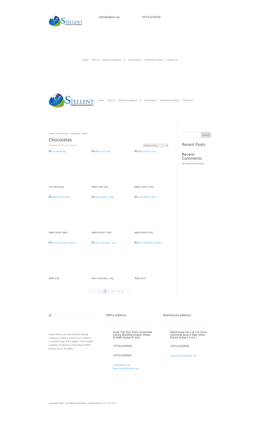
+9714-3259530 (151, 17)
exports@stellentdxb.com (126, 368)
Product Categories (112, 60)
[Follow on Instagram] (202, 18)
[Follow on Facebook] (190, 18)
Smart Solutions (108, 403)
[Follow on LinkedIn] (208, 18)
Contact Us (172, 60)
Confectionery (62, 133)
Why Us (95, 60)
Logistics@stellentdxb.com (183, 355)
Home (85, 60)
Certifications (134, 60)
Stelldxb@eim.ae (121, 365)
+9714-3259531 (122, 355)
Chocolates (75, 133)
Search (206, 135)
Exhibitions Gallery (154, 60)
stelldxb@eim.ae (109, 17)
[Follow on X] (196, 18)
